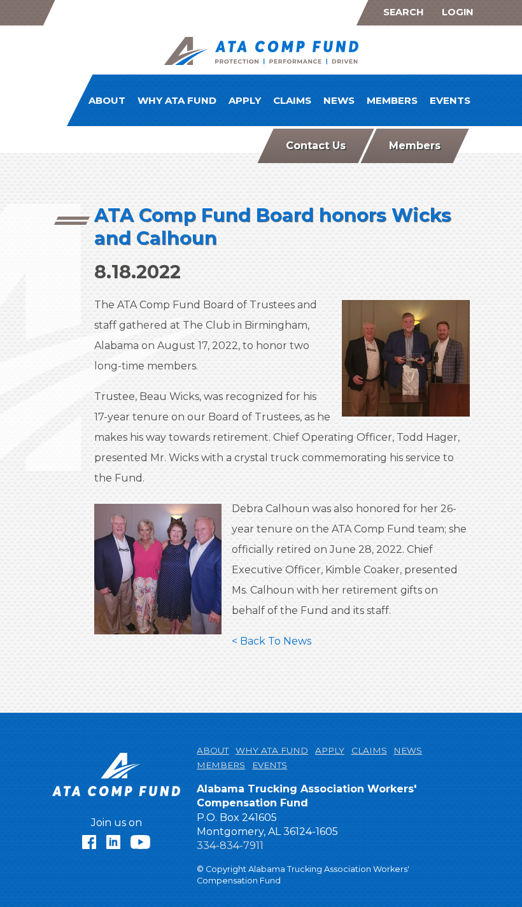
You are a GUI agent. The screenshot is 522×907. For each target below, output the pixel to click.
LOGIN (457, 12)
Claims (292, 100)
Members (392, 100)
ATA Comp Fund (261, 53)
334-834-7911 (230, 845)
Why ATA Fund (177, 100)
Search (403, 12)
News (339, 100)
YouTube (140, 842)
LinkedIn (113, 842)
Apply (245, 100)
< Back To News (271, 641)
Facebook (89, 842)
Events (450, 100)
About (106, 100)
